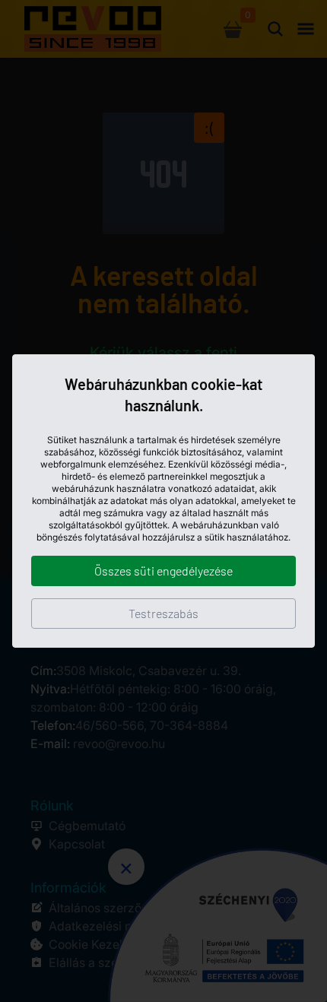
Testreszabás (163, 613)
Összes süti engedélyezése (163, 570)
